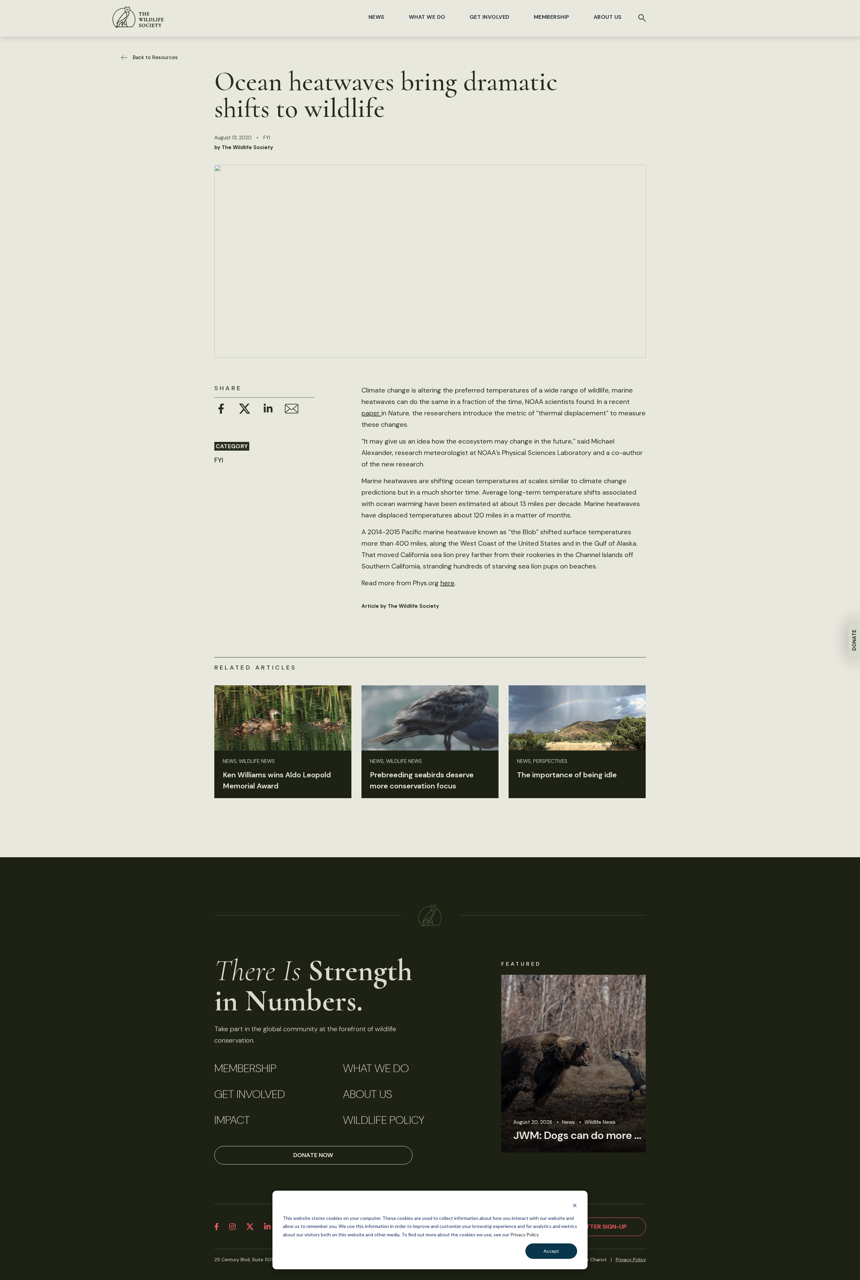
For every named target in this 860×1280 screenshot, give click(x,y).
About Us (608, 16)
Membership (551, 16)
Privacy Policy (524, 1234)
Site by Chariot (590, 1259)
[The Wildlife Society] (138, 17)
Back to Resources (155, 57)
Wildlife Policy (383, 1120)
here (447, 583)
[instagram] (232, 1226)
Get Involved (490, 16)
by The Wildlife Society (243, 147)
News (377, 16)
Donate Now (313, 1155)
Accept (551, 1251)
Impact (232, 1120)
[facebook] (216, 1226)
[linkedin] (267, 1226)
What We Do (427, 16)
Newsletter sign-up (594, 1227)
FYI (266, 137)
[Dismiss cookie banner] (574, 1205)
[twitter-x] (250, 1226)
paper (371, 413)
